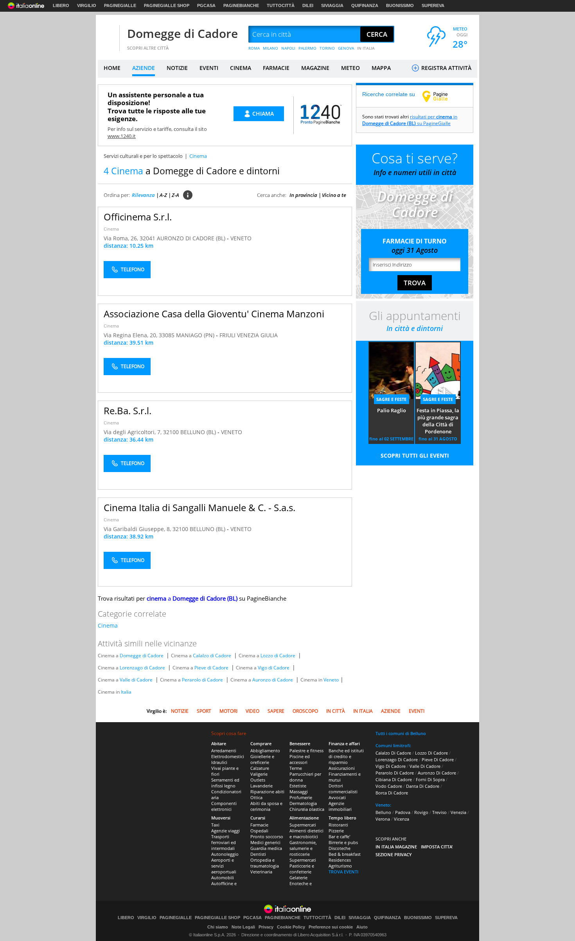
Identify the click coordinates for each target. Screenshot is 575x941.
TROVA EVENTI (343, 872)
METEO (350, 68)
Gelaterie (298, 877)
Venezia (458, 812)
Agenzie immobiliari (340, 806)
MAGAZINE (315, 68)
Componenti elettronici (224, 806)
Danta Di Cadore (422, 786)
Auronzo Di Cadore (437, 773)
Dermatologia (303, 803)
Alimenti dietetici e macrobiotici (306, 833)
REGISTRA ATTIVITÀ (445, 68)
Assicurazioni (342, 768)
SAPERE (276, 711)
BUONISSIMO (400, 5)
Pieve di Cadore (211, 667)
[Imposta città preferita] (107, 35)
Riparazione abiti (267, 791)
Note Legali (243, 927)
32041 (147, 238)
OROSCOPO (305, 711)
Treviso (439, 812)
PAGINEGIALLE (120, 5)
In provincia (303, 195)
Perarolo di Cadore (202, 679)
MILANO (270, 48)
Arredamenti (223, 750)
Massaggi (298, 791)
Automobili (222, 877)
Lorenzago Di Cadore (397, 759)
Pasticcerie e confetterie (301, 869)
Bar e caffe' (339, 836)
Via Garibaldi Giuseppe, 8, (138, 529)
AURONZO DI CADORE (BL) (192, 238)
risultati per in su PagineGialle (409, 120)
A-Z (163, 195)
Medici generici (265, 842)
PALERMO (307, 48)
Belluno (383, 812)
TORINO (327, 48)
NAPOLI (288, 48)
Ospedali (259, 831)
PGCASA (206, 5)
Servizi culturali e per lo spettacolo (143, 155)
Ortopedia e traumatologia (264, 863)
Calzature (259, 768)
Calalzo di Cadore (212, 655)
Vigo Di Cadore (391, 766)
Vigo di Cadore (273, 667)
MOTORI (228, 711)
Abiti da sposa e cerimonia (266, 806)
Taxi (215, 825)
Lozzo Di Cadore (431, 753)
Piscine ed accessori (299, 759)
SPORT (204, 711)
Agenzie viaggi (225, 831)
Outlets (257, 780)
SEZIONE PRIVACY (394, 854)
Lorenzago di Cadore (142, 667)
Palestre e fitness (306, 750)
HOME (112, 68)
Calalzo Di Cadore (393, 753)
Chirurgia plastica (306, 809)
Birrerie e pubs (343, 842)
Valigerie (259, 774)
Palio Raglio (391, 410)
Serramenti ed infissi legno (225, 783)
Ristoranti (338, 825)
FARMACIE (276, 68)
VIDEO (252, 711)
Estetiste (297, 786)
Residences (340, 860)
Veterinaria (261, 872)
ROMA (254, 48)
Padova (402, 812)
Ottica (256, 797)
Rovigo (421, 812)
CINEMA (240, 68)
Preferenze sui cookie (331, 927)
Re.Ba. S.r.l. (127, 410)
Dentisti (258, 854)
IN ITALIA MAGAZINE (396, 847)
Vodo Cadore (389, 786)
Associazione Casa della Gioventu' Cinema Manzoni (214, 313)
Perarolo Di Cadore (395, 773)
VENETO (241, 238)
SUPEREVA (433, 5)
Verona (383, 819)
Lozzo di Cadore (278, 655)
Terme (295, 768)
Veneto (331, 679)
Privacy (266, 927)
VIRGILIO (86, 5)
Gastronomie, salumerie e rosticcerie (303, 848)
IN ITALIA (366, 48)
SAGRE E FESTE (391, 399)
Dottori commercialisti (343, 788)
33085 (166, 335)
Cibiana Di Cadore (394, 779)
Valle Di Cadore (425, 766)
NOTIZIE (177, 68)
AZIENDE (143, 68)
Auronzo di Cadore (272, 679)
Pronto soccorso (266, 836)
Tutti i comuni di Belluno (401, 733)
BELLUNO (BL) (198, 432)
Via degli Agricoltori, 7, (133, 432)
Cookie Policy (291, 927)
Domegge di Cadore (182, 33)
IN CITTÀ (335, 711)
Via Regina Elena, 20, (131, 335)
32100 (171, 432)
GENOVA (346, 48)
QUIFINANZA (364, 5)
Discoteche (339, 848)
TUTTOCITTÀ (281, 5)
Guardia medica (266, 848)
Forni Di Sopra (430, 779)
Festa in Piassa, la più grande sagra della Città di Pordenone (438, 421)
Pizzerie (336, 831)
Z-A (175, 195)
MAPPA (381, 68)
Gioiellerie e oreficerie (262, 759)
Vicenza (401, 819)
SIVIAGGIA (332, 5)
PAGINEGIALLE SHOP (166, 5)
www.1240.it (122, 136)
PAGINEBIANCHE (241, 5)
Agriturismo (340, 866)
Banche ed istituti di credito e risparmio (346, 756)
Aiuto (362, 927)
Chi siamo (217, 927)
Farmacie (259, 825)
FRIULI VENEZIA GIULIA (248, 335)
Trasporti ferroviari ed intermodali (223, 842)
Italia (126, 692)
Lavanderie (261, 786)
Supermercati (302, 825)
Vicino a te (334, 195)
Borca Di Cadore (392, 793)
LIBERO (61, 5)
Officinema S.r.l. (138, 216)
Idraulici (219, 762)
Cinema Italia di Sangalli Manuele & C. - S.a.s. (199, 507)
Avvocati (337, 797)
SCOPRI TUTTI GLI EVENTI (415, 455)
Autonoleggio (225, 854)
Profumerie (300, 797)
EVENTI (208, 68)
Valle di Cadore (136, 679)
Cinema (111, 229)
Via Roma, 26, (122, 238)
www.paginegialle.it (440, 96)
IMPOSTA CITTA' (437, 847)
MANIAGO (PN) (196, 335)
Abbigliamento (265, 750)
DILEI (307, 5)
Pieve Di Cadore (438, 759)
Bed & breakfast (345, 854)
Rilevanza (143, 195)
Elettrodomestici (227, 756)
